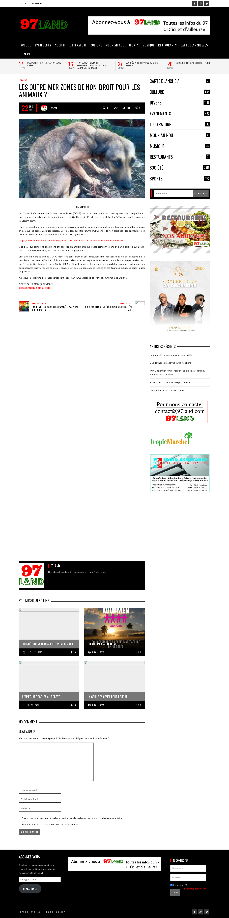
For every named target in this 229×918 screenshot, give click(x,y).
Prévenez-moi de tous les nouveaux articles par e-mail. (50, 824)
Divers (23, 80)
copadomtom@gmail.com (34, 287)
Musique (179, 146)
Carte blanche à (179, 81)
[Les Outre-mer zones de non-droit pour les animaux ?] (82, 157)
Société (179, 167)
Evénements (179, 113)
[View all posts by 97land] (44, 108)
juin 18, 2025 (98, 652)
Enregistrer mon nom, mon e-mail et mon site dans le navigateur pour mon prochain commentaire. (72, 818)
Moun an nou (179, 135)
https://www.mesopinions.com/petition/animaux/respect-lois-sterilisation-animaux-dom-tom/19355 (71, 240)
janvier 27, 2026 (34, 652)
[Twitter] (206, 3)
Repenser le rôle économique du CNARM (171, 354)
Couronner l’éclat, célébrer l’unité (193, 62)
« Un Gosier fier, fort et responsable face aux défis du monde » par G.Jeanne (92, 65)
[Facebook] (194, 3)
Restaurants (179, 156)
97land (54, 107)
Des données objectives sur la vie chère (44, 64)
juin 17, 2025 (33, 705)
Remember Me (180, 884)
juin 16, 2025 (98, 705)
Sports (179, 178)
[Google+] (200, 3)
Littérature (179, 124)
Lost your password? (195, 888)
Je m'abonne (30, 889)
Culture (179, 92)
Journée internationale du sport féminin (142, 64)
